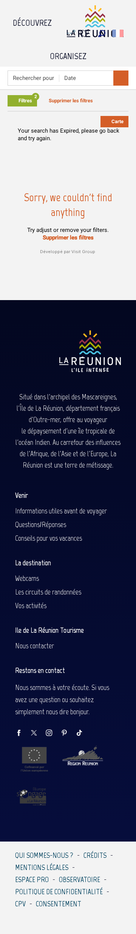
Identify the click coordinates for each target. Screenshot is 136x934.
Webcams (27, 578)
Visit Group (83, 251)
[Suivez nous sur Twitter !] (37, 733)
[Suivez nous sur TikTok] (83, 733)
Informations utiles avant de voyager (61, 511)
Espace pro (32, 879)
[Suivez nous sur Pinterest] (68, 733)
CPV (20, 903)
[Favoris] (85, 33)
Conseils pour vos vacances (48, 538)
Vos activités (30, 605)
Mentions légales (41, 867)
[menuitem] (32, 21)
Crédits (95, 855)
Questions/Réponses (40, 524)
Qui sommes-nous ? (44, 855)
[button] (101, 33)
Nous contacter (34, 645)
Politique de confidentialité (59, 891)
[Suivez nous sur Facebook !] (22, 733)
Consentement (58, 903)
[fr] (118, 33)
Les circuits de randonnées (48, 592)
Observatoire (79, 879)
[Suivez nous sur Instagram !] (52, 733)
